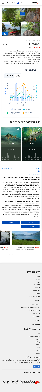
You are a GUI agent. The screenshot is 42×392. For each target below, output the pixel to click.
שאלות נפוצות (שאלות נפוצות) (30, 307)
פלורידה (37, 288)
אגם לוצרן (28, 40)
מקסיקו (38, 293)
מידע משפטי (36, 316)
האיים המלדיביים (34, 296)
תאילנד (38, 276)
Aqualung (37, 342)
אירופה (38, 40)
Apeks (38, 345)
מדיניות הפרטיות (34, 310)
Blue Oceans (35, 305)
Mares (38, 339)
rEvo (38, 347)
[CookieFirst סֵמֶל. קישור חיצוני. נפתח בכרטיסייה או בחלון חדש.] (39, 171)
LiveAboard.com (34, 336)
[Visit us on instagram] (22, 382)
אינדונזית (37, 285)
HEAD (38, 353)
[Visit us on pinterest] (13, 382)
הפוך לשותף (36, 325)
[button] (36, 168)
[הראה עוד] (5, 33)
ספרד (38, 282)
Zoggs (38, 350)
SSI (39, 333)
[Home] (35, 3)
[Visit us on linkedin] (8, 382)
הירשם (36, 366)
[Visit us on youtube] (3, 382)
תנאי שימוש (36, 313)
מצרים (38, 279)
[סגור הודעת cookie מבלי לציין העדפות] (2, 165)
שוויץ (33, 40)
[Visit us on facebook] (17, 382)
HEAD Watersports (31, 329)
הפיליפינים (36, 290)
